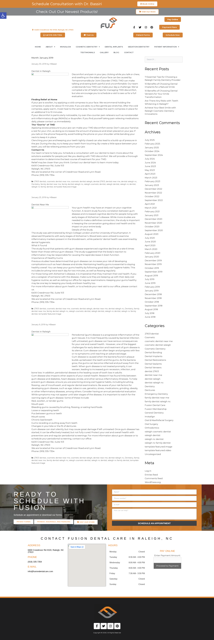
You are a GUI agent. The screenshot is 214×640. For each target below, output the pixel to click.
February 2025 (152, 143)
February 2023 (152, 181)
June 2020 (150, 241)
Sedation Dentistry (138, 47)
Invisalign (65, 47)
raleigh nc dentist (128, 184)
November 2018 (153, 298)
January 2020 (152, 256)
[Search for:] (164, 59)
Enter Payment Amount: (167, 555)
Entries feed (151, 474)
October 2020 (152, 226)
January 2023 (152, 185)
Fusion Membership (156, 409)
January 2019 (152, 290)
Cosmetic (150, 337)
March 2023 (151, 177)
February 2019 (152, 287)
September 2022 (154, 200)
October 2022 (152, 196)
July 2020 (150, 238)
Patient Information (165, 47)
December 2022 (153, 189)
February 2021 (152, 211)
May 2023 (150, 170)
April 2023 (150, 174)
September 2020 (154, 230)
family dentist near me (51, 184)
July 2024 (150, 159)
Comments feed (154, 478)
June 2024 (150, 162)
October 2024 (152, 151)
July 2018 (149, 313)
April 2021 (150, 204)
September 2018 (153, 305)
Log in (148, 471)
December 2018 (153, 294)
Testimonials (87, 52)
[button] (3, 15)
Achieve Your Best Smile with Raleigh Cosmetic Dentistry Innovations (160, 110)
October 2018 (152, 302)
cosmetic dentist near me (58, 181)
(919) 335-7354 (47, 175)
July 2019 (149, 279)
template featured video (158, 450)
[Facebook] (97, 626)
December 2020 (153, 219)
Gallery (104, 52)
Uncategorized (153, 454)
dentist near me (113, 181)
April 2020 (150, 245)
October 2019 (152, 268)
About (49, 47)
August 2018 (151, 309)
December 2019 (153, 260)
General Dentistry (154, 412)
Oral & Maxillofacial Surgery (159, 420)
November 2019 (153, 264)
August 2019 (151, 275)
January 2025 (152, 147)
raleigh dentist (113, 184)
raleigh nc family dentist (42, 187)
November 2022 (153, 192)
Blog (116, 52)
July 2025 (150, 140)
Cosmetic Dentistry (155, 349)
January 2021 (151, 215)
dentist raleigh (152, 379)
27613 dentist (40, 181)
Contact (129, 52)
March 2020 (151, 249)
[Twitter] (140, 27)
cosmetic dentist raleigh (81, 181)
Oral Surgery (151, 424)
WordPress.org (153, 482)
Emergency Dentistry (156, 394)
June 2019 (150, 283)
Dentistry (35, 184)
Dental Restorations (155, 360)
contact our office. (82, 438)
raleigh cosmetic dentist (95, 184)
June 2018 (150, 317)
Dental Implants (114, 47)
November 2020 (153, 223)
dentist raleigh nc (129, 181)
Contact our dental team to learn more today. (94, 162)
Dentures (150, 390)
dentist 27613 (99, 181)
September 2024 (154, 155)
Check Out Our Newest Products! (67, 11)
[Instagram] (145, 27)
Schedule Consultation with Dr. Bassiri (67, 4)
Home (38, 47)
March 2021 (151, 208)
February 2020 (152, 253)
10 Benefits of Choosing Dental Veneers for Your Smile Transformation (161, 94)
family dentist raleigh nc (72, 184)
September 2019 (153, 271)
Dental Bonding (153, 352)
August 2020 (151, 234)
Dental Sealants (153, 364)
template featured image (65, 187)
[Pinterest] (151, 27)
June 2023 (150, 166)
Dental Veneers (153, 367)
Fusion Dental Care (155, 405)
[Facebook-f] (134, 27)
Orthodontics (152, 428)
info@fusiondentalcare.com (40, 571)
